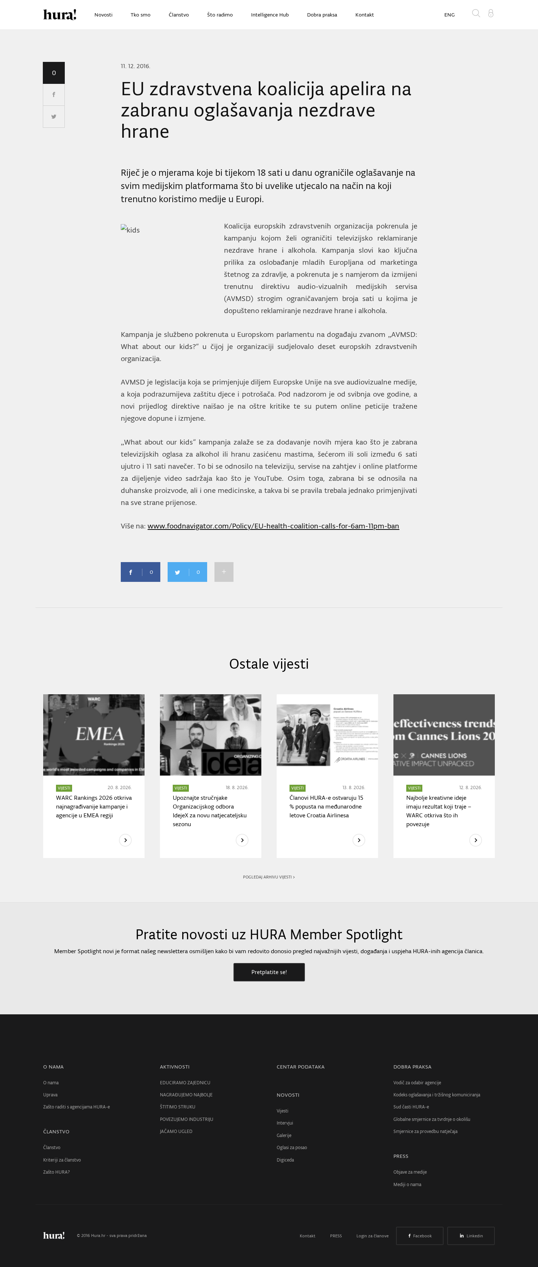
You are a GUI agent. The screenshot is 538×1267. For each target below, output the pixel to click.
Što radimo (220, 14)
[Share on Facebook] (54, 95)
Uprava (50, 1094)
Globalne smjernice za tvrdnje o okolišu (431, 1119)
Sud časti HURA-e (411, 1107)
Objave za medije (410, 1172)
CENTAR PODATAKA (301, 1066)
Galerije (284, 1135)
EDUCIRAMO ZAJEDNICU (185, 1082)
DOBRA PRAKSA (412, 1066)
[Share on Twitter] (54, 117)
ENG (449, 14)
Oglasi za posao (292, 1147)
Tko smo (140, 14)
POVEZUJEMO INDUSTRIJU (186, 1119)
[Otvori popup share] (223, 572)
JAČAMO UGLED (176, 1131)
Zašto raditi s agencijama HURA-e (76, 1107)
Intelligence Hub (270, 14)
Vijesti (282, 1111)
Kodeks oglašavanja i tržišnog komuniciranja (436, 1094)
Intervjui (285, 1123)
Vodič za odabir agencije (417, 1082)
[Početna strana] (59, 1235)
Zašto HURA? (56, 1172)
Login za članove (372, 1235)
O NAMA (53, 1066)
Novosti (103, 14)
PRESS (400, 1156)
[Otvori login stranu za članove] (491, 12)
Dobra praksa (322, 14)
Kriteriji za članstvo (62, 1160)
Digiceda (285, 1160)
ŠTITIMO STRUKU (177, 1107)
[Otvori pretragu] (477, 14)
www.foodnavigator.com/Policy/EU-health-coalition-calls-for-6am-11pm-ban (273, 526)
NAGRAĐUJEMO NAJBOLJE (186, 1094)
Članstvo (179, 14)
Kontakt (364, 14)
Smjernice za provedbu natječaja (425, 1131)
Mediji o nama (407, 1184)
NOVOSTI (288, 1095)
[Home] (59, 14)
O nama (51, 1082)
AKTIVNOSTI (175, 1066)
